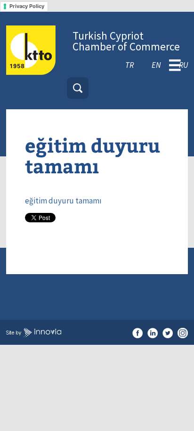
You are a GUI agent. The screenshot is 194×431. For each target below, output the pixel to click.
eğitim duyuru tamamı (63, 200)
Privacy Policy (26, 6)
